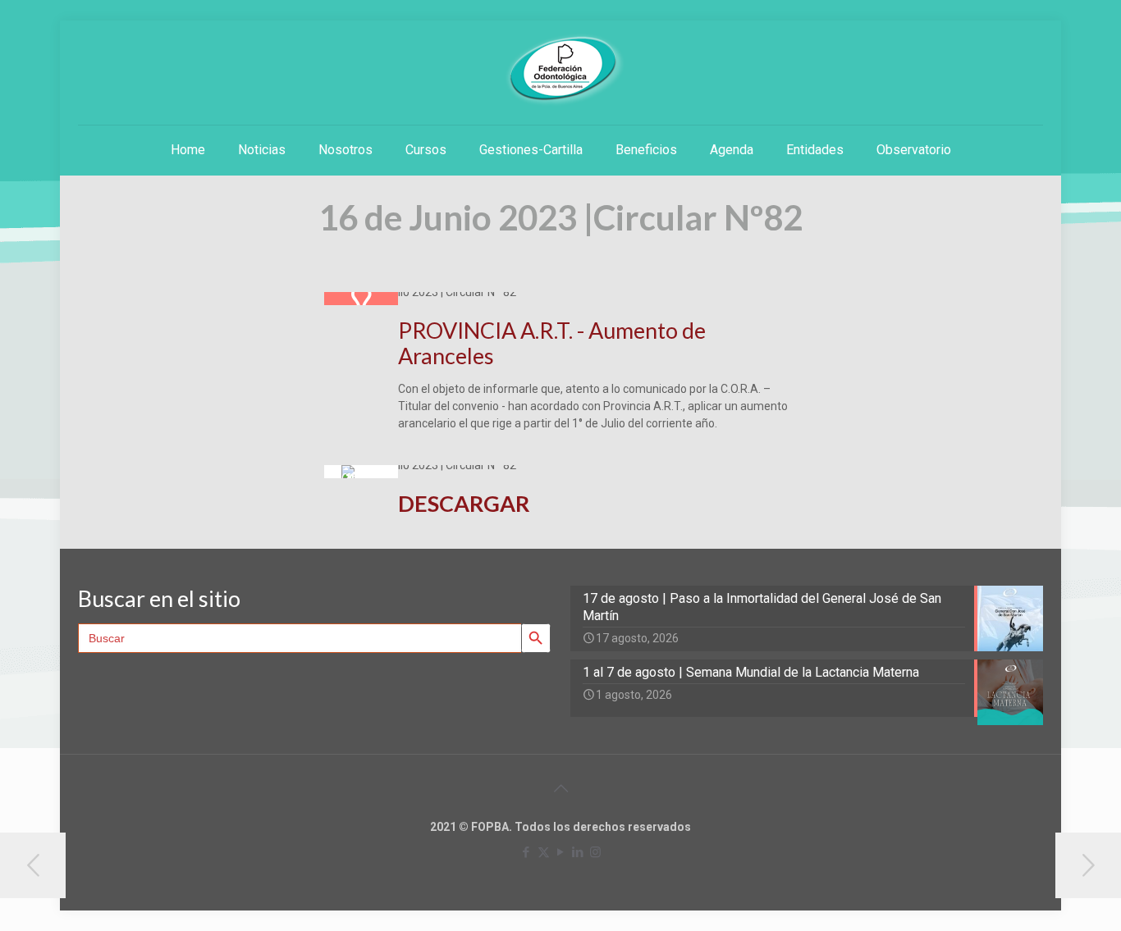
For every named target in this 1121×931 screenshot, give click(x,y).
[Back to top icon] (560, 788)
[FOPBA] (560, 70)
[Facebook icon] (526, 852)
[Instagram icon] (595, 852)
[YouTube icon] (561, 852)
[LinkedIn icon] (578, 852)
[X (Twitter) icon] (544, 852)
